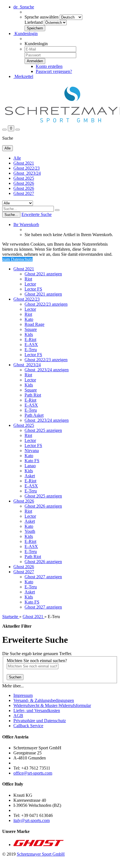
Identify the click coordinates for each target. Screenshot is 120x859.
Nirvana (32, 450)
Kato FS (32, 460)
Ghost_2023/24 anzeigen (47, 369)
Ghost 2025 (23, 178)
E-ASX (31, 344)
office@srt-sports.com (32, 773)
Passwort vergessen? (54, 71)
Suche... (11, 215)
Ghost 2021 (23, 163)
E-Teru (31, 349)
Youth (30, 531)
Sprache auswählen (42, 17)
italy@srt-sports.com (31, 820)
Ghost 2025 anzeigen (43, 430)
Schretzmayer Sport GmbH (41, 854)
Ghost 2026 (23, 183)
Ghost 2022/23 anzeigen (46, 304)
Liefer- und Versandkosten (36, 710)
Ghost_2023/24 (27, 173)
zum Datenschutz (17, 259)
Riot (28, 279)
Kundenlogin (25, 33)
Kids (29, 334)
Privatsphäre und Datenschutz (39, 720)
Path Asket (34, 415)
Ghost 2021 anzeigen (43, 273)
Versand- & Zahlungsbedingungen (43, 700)
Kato (29, 319)
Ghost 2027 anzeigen (43, 576)
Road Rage (34, 324)
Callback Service (28, 725)
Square (31, 329)
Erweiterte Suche (36, 214)
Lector (30, 284)
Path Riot (33, 395)
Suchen (15, 677)
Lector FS (33, 289)
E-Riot (30, 339)
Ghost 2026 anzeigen (43, 506)
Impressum (23, 695)
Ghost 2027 (23, 193)
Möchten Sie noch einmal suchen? (37, 660)
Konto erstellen (49, 66)
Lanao (30, 465)
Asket (30, 475)
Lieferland (34, 22)
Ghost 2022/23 (26, 168)
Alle (17, 158)
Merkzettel (23, 76)
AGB (18, 715)
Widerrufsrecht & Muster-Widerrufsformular (52, 705)
